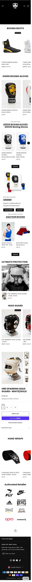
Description (6, 427)
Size (3, 404)
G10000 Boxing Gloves (16, 127)
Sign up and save (9, 544)
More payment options (15, 422)
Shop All (19, 210)
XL (15, 407)
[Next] (28, 143)
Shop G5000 (8, 210)
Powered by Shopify (20, 578)
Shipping (4, 398)
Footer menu (7, 539)
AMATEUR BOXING (15, 217)
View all (15, 166)
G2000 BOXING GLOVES (15, 124)
